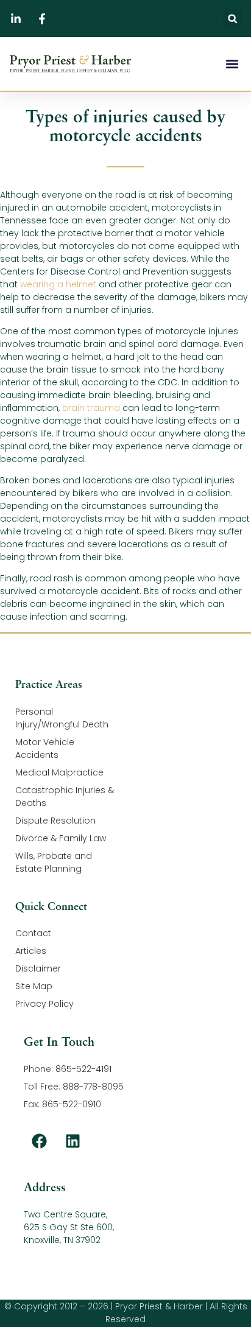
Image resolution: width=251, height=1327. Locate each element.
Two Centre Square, (65, 1214)
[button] (232, 18)
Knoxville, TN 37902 (62, 1240)
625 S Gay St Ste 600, (69, 1227)
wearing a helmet (58, 284)
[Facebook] (39, 1141)
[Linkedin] (72, 1141)
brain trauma (91, 408)
